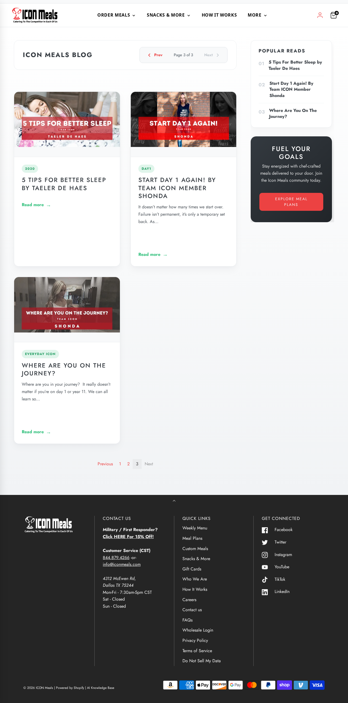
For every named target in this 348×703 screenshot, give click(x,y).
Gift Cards (191, 569)
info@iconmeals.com (122, 564)
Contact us (192, 610)
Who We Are (194, 579)
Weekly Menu (194, 528)
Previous (105, 464)
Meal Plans (192, 538)
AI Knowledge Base (100, 687)
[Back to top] (174, 501)
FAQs (187, 620)
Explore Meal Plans (291, 201)
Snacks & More (196, 559)
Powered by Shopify (70, 687)
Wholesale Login (197, 630)
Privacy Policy (195, 640)
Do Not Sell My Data (201, 661)
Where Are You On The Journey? (64, 369)
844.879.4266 (116, 557)
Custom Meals (195, 548)
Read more (33, 205)
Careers (189, 600)
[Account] (320, 15)
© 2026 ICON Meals (38, 687)
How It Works (219, 15)
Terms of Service (197, 651)
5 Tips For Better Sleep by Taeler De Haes (64, 183)
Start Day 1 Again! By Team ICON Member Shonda (177, 187)
